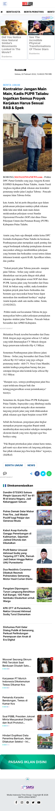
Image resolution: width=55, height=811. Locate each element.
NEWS (31, 465)
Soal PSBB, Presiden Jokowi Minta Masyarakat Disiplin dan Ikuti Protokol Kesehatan (18, 719)
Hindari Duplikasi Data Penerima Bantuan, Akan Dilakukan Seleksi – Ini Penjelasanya (16, 738)
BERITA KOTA (13, 11)
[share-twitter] (43, 473)
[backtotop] (27, 779)
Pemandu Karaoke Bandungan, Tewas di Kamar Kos (15, 700)
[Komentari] (5, 473)
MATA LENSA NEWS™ (27, 797)
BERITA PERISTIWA (34, 11)
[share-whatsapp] (49, 473)
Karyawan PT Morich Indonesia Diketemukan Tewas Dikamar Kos (16, 681)
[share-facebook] (37, 473)
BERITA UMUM (11, 84)
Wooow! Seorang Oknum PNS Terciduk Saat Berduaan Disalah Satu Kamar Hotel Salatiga (16, 662)
